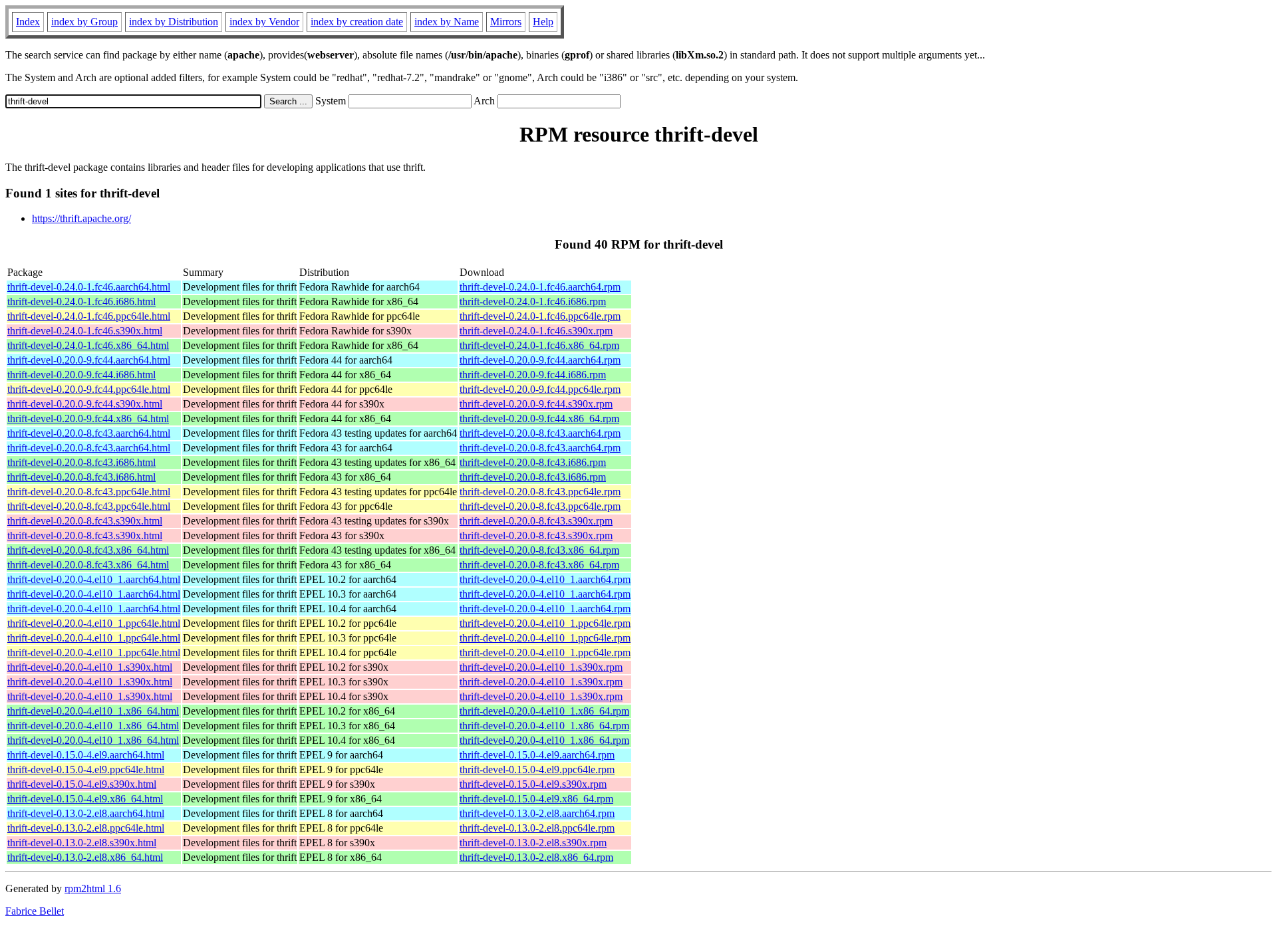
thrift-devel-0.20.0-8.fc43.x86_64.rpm (539, 550)
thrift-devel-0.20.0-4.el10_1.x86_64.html (93, 711)
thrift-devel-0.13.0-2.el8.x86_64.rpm (536, 857)
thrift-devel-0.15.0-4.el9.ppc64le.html (85, 769)
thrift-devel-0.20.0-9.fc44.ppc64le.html (88, 389)
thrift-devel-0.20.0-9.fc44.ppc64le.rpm (540, 389)
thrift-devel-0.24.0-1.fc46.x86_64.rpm (539, 345)
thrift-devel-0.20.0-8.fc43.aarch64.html (88, 433)
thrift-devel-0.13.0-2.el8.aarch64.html (85, 813)
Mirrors (505, 21)
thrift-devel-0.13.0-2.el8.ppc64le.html (85, 828)
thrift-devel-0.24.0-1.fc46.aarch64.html (88, 286)
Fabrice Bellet (34, 911)
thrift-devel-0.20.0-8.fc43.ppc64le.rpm (540, 491)
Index (28, 21)
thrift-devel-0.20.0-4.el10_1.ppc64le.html (93, 623)
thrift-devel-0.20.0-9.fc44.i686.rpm (533, 374)
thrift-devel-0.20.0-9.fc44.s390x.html (84, 403)
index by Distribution (173, 21)
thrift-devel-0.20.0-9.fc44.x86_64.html (88, 418)
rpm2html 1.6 (93, 888)
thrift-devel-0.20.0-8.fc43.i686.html (81, 462)
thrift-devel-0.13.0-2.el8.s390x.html (81, 842)
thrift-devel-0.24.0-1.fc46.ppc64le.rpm (540, 316)
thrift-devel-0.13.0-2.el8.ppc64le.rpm (537, 828)
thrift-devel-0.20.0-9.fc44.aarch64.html (88, 360)
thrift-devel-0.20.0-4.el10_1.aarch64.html (93, 579)
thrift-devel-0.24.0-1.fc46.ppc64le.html (88, 316)
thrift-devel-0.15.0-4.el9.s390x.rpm (533, 784)
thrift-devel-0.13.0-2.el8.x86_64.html (85, 857)
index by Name (446, 21)
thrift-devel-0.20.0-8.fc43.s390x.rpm (536, 520)
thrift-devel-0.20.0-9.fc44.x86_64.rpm (539, 418)
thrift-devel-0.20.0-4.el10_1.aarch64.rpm (545, 579)
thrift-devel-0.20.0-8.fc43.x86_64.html (88, 550)
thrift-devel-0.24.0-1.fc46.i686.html (81, 301)
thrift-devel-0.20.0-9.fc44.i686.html (81, 374)
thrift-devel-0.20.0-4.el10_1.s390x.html (89, 667)
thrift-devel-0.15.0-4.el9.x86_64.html (85, 798)
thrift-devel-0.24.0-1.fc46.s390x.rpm (536, 330)
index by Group (84, 21)
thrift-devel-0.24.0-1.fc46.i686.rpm (533, 301)
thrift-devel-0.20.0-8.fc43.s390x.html (84, 520)
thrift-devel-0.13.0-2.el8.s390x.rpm (533, 842)
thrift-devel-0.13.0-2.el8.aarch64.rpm (537, 813)
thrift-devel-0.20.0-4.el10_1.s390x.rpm (541, 667)
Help (543, 21)
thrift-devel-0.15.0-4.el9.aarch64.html (85, 754)
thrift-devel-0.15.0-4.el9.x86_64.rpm (536, 798)
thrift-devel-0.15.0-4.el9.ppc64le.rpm (537, 769)
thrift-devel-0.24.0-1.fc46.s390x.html (84, 330)
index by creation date (357, 21)
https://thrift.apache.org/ (81, 218)
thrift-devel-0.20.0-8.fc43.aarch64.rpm (540, 433)
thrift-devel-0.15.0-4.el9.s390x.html (81, 784)
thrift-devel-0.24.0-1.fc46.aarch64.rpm (540, 286)
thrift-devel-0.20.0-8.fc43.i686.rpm (533, 462)
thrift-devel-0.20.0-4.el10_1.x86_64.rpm (544, 711)
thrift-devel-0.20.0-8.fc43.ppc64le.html (88, 491)
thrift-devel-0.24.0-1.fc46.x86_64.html (88, 345)
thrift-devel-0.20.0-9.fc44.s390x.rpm (536, 403)
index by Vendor (264, 21)
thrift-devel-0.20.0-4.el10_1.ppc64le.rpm (545, 623)
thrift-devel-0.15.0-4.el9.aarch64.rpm (537, 754)
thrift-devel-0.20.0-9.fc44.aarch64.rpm (540, 360)
